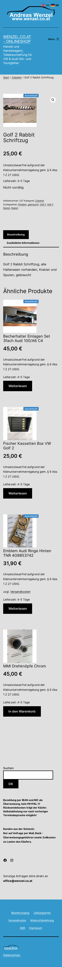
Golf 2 (43, 204)
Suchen (8, 768)
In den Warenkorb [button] (22, 711)
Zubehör (17, 77)
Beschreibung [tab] (16, 234)
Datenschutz (11, 955)
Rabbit (14, 208)
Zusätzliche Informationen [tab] (23, 242)
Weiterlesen (17, 386)
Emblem (22, 204)
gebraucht (33, 204)
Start (6, 77)
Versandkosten (20, 591)
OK (10, 784)
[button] (53, 100)
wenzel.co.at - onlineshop (17, 39)
